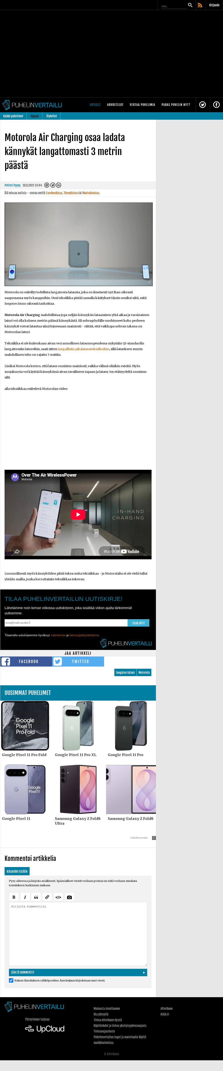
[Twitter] (52, 186)
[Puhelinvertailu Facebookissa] (216, 105)
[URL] (47, 896)
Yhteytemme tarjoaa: (37, 1019)
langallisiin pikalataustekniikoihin (83, 349)
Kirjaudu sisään (17, 871)
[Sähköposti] (46, 186)
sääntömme (58, 635)
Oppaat (35, 116)
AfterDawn (166, 1009)
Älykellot (51, 116)
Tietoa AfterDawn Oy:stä (108, 1020)
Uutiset (95, 105)
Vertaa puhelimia (142, 105)
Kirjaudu (214, 5)
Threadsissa (71, 193)
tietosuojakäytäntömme (84, 635)
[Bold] (14, 896)
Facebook (29, 661)
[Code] (58, 896)
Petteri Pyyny (12, 185)
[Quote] (36, 896)
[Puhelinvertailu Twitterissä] (202, 105)
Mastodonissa (90, 193)
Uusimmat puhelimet (28, 692)
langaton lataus (125, 672)
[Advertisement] (78, 433)
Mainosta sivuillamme (107, 1009)
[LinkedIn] (58, 186)
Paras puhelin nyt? (176, 105)
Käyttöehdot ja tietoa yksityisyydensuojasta (120, 1026)
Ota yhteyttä (101, 1014)
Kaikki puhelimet (13, 116)
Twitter (80, 661)
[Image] (69, 896)
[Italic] (25, 896)
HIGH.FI (164, 1014)
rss (200, 5)
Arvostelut (115, 105)
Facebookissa (54, 193)
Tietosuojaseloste (104, 1031)
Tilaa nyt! (138, 623)
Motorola (144, 672)
